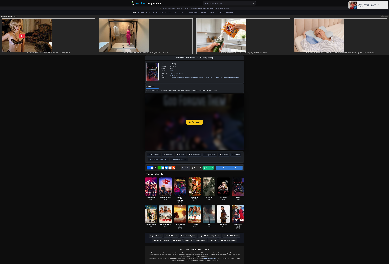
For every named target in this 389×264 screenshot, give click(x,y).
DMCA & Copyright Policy (210, 258)
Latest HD (188, 240)
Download (197, 168)
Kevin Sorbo (173, 77)
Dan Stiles (216, 77)
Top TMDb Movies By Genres (210, 236)
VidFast (181, 155)
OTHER (212, 13)
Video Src (169, 155)
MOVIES (141, 13)
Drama (171, 71)
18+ (176, 13)
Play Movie (196, 122)
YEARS (203, 13)
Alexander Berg (208, 77)
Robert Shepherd (234, 77)
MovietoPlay (195, 155)
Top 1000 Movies (171, 236)
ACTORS (221, 13)
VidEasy (225, 155)
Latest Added (200, 240)
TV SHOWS (150, 13)
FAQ (181, 249)
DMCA (187, 249)
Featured (213, 240)
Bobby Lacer (173, 75)
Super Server (211, 155)
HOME (134, 13)
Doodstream (155, 155)
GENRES (182, 13)
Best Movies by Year (188, 236)
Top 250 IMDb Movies (231, 236)
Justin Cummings (224, 77)
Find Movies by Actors (228, 240)
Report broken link (229, 168)
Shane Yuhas (180, 77)
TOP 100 (168, 13)
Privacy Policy (196, 249)
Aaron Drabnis (199, 77)
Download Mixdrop (179, 159)
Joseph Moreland (190, 77)
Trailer (187, 168)
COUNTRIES (193, 13)
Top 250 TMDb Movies (161, 240)
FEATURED (159, 13)
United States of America (176, 73)
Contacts (206, 249)
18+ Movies (177, 240)
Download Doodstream (159, 159)
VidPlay (237, 155)
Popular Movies (155, 236)
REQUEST (229, 13)
